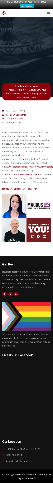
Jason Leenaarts (18, 114)
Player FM (32, 188)
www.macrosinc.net (16, 159)
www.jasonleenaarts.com (19, 166)
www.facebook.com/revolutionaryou (23, 174)
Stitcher (18, 188)
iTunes (5, 188)
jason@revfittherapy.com (19, 460)
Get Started (26, 6)
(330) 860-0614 (14, 454)
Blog (21, 118)
